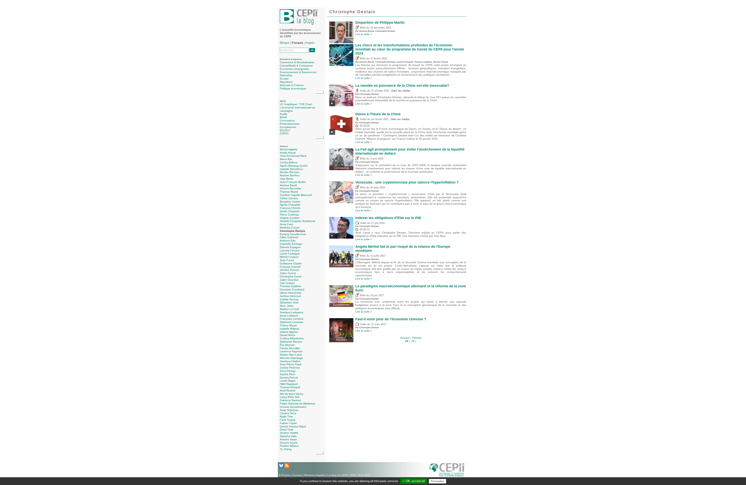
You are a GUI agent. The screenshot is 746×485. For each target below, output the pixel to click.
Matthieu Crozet (289, 227)
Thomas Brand (289, 191)
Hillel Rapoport (289, 383)
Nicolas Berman (289, 172)
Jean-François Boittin (293, 182)
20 (412, 341)
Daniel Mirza (287, 335)
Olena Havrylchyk (290, 292)
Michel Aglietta (288, 149)
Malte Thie (286, 416)
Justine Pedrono (290, 367)
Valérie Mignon (289, 331)
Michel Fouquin (289, 256)
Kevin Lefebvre (289, 315)
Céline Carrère (289, 198)
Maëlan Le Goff (289, 309)
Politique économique (293, 88)
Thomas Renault (290, 387)
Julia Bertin (286, 178)
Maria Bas (286, 159)
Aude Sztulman (289, 410)
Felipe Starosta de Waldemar (297, 403)
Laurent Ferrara (289, 250)
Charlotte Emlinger (291, 243)
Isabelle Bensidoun (291, 169)
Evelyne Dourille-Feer (293, 234)
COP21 (284, 133)
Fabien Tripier (288, 423)
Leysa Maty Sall (289, 396)
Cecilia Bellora (288, 162)
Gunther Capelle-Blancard (296, 195)
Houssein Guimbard (292, 289)
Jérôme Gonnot (289, 269)
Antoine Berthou (290, 175)
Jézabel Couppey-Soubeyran (297, 221)
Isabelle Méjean (289, 328)
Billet (362, 27)
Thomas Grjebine (290, 286)
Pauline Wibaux (289, 445)
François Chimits (290, 208)
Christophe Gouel (290, 276)
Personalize (437, 481)
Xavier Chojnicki (289, 211)
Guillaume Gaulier (291, 263)
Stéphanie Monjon (291, 341)
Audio (362, 90)
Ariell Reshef (287, 390)
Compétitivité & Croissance (296, 65)
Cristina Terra (288, 413)
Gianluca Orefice (290, 361)
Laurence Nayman (291, 351)
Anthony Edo (287, 240)
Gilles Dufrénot (289, 237)
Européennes (288, 127)
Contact (297, 475)
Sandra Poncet (289, 377)
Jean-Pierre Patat (290, 364)
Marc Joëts (286, 305)
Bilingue (284, 42)
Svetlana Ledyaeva (291, 312)
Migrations (286, 81)
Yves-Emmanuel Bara (293, 155)
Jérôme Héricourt (290, 296)
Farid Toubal (287, 419)
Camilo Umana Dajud (293, 426)
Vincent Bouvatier (290, 188)
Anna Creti (286, 224)
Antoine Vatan (288, 439)
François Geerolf (290, 266)
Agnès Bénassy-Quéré (294, 165)
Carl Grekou (287, 283)
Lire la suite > (363, 34)
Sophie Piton (287, 374)
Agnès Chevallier (290, 204)
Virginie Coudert (290, 217)
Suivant (404, 337)
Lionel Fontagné (290, 253)
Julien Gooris (288, 273)
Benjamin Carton (290, 201)
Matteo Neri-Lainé (291, 354)
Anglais (309, 42)
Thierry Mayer (288, 325)
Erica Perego (288, 370)
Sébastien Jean (289, 302)
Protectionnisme (290, 123)
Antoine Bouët (288, 185)
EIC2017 (285, 130)
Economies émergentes (294, 68)
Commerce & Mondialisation (297, 62)
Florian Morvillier (290, 348)
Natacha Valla (288, 436)
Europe (284, 78)
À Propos (284, 475)
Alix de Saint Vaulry (291, 393)
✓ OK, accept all (413, 481)
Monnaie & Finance (292, 85)
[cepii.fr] (448, 469)
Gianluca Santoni (290, 400)
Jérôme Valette (289, 432)
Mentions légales (314, 475)
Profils (283, 114)
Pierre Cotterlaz (289, 214)
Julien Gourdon (289, 279)
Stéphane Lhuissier (291, 322)
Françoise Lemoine (291, 318)
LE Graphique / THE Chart (296, 104)
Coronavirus (287, 120)
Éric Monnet (287, 344)
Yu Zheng (286, 449)
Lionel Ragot (287, 380)
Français (297, 42)
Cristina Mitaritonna (292, 338)
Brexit (283, 117)
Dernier (417, 337)
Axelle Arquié (288, 152)
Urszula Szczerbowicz (293, 406)
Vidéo (362, 223)
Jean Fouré (287, 260)
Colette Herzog (289, 299)
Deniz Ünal (286, 429)
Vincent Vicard (288, 442)
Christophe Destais (292, 230)
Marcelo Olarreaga (291, 357)
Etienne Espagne (290, 247)
